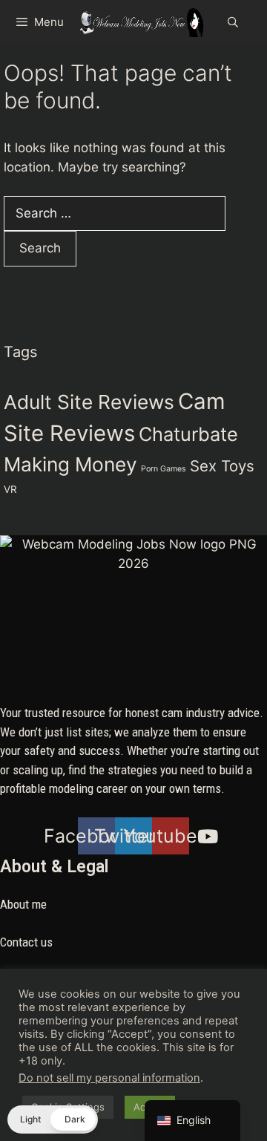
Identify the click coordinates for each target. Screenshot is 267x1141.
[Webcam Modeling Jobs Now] (141, 22)
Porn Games (163, 469)
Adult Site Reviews (89, 401)
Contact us (26, 942)
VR (10, 489)
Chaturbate (188, 433)
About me (23, 904)
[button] (52, 1119)
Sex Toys (222, 466)
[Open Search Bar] (233, 22)
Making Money (70, 464)
